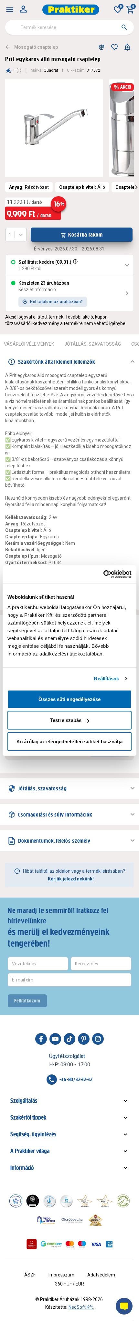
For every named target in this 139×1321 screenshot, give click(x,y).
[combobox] (69, 27)
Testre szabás (65, 720)
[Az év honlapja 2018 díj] (49, 1200)
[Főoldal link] (70, 10)
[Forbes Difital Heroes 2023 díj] (32, 1200)
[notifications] (127, 47)
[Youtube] (55, 1039)
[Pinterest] (84, 1039)
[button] (74, 265)
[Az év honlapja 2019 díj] (66, 1200)
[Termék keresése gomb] (124, 27)
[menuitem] (9, 9)
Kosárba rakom (85, 234)
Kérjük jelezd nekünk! (71, 878)
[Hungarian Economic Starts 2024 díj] (15, 1200)
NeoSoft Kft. (81, 1307)
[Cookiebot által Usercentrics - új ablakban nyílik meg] (103, 574)
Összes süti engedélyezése (69, 699)
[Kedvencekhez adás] (114, 47)
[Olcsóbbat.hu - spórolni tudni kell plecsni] (72, 1220)
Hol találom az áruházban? (56, 302)
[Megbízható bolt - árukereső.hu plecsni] (123, 1200)
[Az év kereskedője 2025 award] (95, 1220)
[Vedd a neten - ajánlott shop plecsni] (46, 1220)
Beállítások (106, 678)
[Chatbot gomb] (124, 1306)
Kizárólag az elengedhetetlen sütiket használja (69, 741)
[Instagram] (98, 1039)
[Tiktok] (69, 1039)
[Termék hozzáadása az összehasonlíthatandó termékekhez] (101, 47)
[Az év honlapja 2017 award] (105, 1200)
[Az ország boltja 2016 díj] (85, 1200)
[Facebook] (41, 1039)
